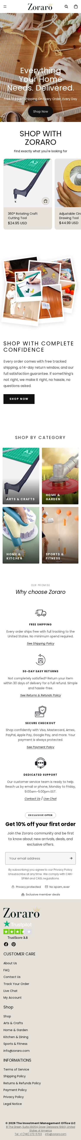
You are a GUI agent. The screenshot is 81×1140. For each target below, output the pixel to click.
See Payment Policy (40, 747)
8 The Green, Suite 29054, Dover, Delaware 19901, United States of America (40, 1128)
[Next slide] (73, 194)
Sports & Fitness (15, 1044)
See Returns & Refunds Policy (40, 695)
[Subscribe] (71, 858)
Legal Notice (12, 1103)
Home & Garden (15, 1030)
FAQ (6, 970)
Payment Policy (15, 1090)
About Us (10, 963)
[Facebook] (6, 944)
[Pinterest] (13, 944)
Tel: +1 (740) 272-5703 (28, 1134)
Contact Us (32, 799)
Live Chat (50, 799)
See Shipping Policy (40, 643)
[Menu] (5, 7)
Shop (7, 1016)
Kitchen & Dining (15, 1037)
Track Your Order (16, 984)
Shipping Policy (14, 1076)
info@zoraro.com (16, 1051)
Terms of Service (16, 1069)
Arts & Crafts (13, 1023)
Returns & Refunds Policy (22, 1083)
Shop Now (40, 111)
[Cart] (76, 6)
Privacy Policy (13, 1097)
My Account (12, 997)
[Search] (66, 6)
